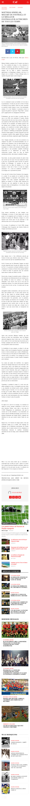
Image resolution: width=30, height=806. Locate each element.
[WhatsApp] (22, 51)
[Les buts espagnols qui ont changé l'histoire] (15, 714)
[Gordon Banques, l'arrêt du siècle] (6, 742)
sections (12, 7)
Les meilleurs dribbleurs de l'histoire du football (19, 586)
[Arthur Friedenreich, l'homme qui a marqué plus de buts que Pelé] (6, 754)
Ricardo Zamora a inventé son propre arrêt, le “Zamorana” (19, 778)
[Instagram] (13, 497)
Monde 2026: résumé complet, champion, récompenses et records (13, 700)
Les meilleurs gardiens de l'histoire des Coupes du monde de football (19, 603)
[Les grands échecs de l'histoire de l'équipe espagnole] (15, 515)
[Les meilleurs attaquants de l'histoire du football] (6, 557)
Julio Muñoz (17, 492)
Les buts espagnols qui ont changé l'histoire (13, 726)
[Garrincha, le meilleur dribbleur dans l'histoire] (6, 594)
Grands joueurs (15, 592)
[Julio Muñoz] (10, 492)
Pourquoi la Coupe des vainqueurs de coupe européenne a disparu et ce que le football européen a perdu (15, 672)
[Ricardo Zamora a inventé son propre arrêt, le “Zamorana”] (6, 777)
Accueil (4, 7)
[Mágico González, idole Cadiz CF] (6, 788)
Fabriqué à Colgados (9, 523)
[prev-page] (3, 797)
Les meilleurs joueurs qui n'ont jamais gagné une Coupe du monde (19, 578)
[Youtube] (19, 497)
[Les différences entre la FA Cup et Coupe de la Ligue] (6, 541)
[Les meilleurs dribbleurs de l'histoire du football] (6, 586)
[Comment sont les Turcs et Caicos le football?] (6, 564)
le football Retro (15, 575)
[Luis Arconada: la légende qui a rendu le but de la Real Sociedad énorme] (6, 611)
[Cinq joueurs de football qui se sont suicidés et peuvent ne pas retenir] (6, 549)
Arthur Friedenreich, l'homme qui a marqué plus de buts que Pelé (19, 755)
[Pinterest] (17, 51)
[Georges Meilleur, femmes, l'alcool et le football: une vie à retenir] (6, 765)
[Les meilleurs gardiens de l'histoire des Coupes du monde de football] (6, 602)
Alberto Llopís (5, 530)
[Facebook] (7, 51)
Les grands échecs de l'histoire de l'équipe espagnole (13, 527)
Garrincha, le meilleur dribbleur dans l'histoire (19, 595)
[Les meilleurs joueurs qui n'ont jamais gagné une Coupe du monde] (6, 578)
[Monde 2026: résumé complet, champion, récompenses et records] (15, 687)
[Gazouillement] (12, 51)
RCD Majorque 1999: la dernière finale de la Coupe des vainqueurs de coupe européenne (14, 643)
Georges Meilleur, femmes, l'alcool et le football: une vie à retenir (19, 766)
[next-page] (5, 797)
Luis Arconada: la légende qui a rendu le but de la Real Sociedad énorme (19, 612)
